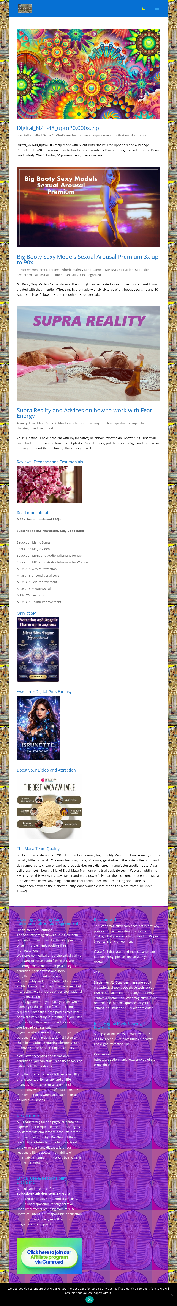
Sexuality (71, 275)
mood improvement (97, 135)
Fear (32, 423)
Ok (90, 1299)
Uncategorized (90, 275)
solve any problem (99, 423)
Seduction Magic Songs (33, 542)
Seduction (142, 270)
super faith (140, 423)
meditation (25, 135)
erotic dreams (50, 270)
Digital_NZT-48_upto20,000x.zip (58, 128)
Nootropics (138, 135)
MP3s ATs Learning (30, 595)
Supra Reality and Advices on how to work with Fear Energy (84, 413)
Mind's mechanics (68, 135)
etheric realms (71, 270)
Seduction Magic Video (33, 549)
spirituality (122, 423)
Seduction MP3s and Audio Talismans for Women (52, 562)
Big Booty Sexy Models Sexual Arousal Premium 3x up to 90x (87, 259)
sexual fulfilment (52, 275)
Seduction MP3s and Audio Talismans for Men (50, 555)
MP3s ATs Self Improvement (37, 582)
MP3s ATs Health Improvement (39, 602)
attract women (27, 270)
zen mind (46, 428)
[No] (171, 1294)
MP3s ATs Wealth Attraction (37, 569)
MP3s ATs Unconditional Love (38, 575)
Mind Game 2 (44, 135)
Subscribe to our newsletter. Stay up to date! (50, 531)
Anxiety (22, 423)
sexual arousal (27, 275)
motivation (121, 135)
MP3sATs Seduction (119, 270)
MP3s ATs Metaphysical (34, 589)
